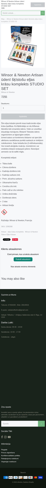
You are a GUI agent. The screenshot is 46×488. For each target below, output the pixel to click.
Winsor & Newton (8, 92)
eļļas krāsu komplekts (16, 232)
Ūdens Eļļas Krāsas (8, 234)
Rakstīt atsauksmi (23, 259)
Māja (2, 19)
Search (23, 472)
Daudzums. (5, 103)
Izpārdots (23, 116)
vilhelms (20, 482)
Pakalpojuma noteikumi (10, 458)
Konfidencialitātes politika (10, 456)
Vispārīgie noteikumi (8, 462)
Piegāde (4, 450)
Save (16, 239)
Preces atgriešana (8, 453)
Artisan (3, 232)
